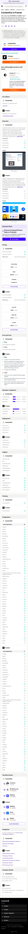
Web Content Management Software (12, 833)
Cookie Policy (3, 926)
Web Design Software (7, 862)
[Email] (12, 26)
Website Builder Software (8, 116)
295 (17, 45)
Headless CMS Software (8, 843)
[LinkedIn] (9, 26)
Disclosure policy (10, 37)
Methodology (17, 37)
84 (17, 58)
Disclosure (3, 928)
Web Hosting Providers (7, 865)
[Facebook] (16, 931)
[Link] (14, 26)
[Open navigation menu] (26, 6)
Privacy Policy (14, 926)
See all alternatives (14, 824)
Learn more (20, 136)
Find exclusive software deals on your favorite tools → (14, 3)
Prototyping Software (7, 856)
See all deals (15, 239)
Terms (9, 926)
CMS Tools (5, 106)
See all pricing (14, 286)
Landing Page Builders (7, 858)
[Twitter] (6, 26)
